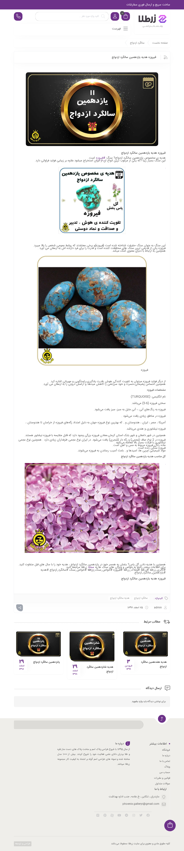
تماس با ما (165, 761)
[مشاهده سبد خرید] (126, 17)
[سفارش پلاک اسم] (152, 22)
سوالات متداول (162, 784)
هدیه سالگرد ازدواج (119, 598)
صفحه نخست (160, 43)
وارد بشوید (137, 702)
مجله (91, 567)
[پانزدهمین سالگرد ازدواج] (38, 644)
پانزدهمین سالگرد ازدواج (46, 662)
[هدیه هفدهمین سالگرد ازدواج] (145, 644)
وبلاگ (167, 767)
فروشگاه (166, 750)
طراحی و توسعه (22, 844)
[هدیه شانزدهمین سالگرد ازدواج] (92, 646)
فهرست (117, 28)
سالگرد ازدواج (137, 43)
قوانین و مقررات (162, 778)
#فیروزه (100, 157)
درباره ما (166, 756)
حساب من (164, 773)
